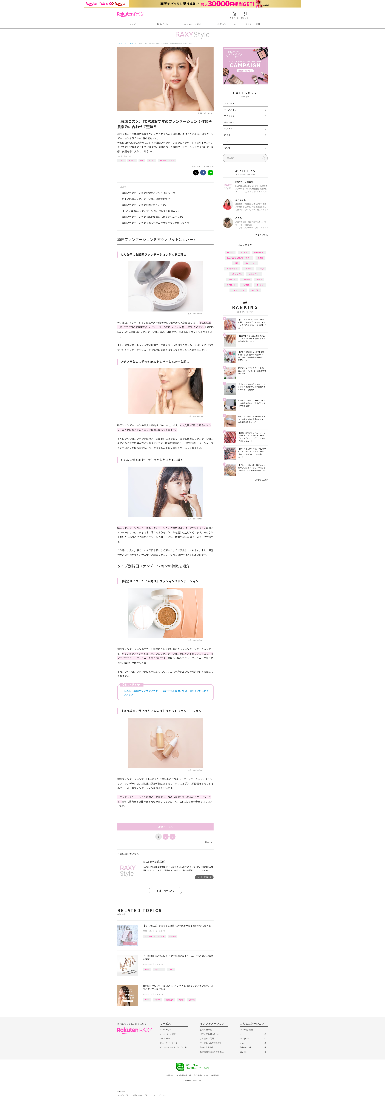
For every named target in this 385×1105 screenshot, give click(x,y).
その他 (227, 147)
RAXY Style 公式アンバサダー (154, 936)
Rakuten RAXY (130, 14)
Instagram (244, 1038)
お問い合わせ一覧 (140, 1095)
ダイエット (231, 285)
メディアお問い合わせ (210, 1034)
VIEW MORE (261, 234)
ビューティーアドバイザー (171, 1047)
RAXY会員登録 (246, 1030)
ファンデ (152, 160)
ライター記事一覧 (204, 877)
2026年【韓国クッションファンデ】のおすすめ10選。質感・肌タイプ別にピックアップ (166, 692)
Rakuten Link (245, 1047)
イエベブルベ (254, 274)
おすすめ (132, 160)
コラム (227, 141)
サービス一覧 (122, 1095)
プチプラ (232, 279)
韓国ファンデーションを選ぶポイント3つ (144, 204)
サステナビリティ (159, 1095)
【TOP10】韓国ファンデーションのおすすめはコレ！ (151, 210)
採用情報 (215, 1075)
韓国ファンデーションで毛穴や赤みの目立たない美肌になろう (155, 222)
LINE (242, 1043)
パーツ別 (246, 279)
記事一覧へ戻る (165, 891)
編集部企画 (169, 1000)
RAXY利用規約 (206, 1047)
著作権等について (201, 1075)
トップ (132, 24)
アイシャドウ (232, 268)
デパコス (246, 285)
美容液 (181, 1000)
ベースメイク (129, 156)
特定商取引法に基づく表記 (211, 1052)
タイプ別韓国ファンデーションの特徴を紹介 (146, 198)
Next (208, 842)
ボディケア (229, 122)
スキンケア (229, 103)
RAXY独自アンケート (167, 160)
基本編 (260, 257)
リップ (261, 268)
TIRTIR (171, 970)
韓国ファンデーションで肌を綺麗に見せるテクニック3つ (152, 216)
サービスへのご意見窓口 (211, 1043)
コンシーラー (159, 970)
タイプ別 (255, 290)
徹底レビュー (250, 263)
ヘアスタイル (236, 274)
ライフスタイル (238, 290)
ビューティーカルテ (169, 1043)
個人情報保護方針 (184, 1075)
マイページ (165, 1038)
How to (121, 160)
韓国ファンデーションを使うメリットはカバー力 (148, 192)
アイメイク (229, 116)
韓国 (141, 160)
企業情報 (170, 1075)
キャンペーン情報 (192, 24)
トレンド (247, 268)
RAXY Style (162, 24)
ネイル (227, 134)
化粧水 (259, 279)
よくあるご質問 (252, 24)
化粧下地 (172, 936)
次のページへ (165, 827)
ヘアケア (228, 128)
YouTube (244, 1052)
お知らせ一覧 (206, 1030)
